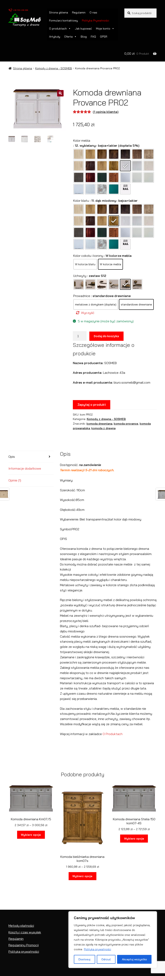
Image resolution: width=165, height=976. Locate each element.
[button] (60, 93)
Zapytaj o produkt (91, 404)
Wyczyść (87, 313)
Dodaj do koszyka (106, 336)
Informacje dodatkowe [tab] (24, 468)
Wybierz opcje (31, 835)
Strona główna (58, 12)
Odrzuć (106, 959)
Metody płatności (21, 926)
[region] (112, 939)
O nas (93, 12)
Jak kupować (83, 28)
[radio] (79, 154)
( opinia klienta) (106, 112)
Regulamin (79, 12)
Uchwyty (79, 276)
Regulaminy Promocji (23, 945)
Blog (84, 36)
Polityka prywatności (97, 949)
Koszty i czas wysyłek (24, 932)
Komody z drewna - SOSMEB (53, 68)
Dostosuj (84, 959)
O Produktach (113, 734)
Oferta (68, 36)
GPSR (103, 36)
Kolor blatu (81, 201)
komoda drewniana (99, 423)
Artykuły (54, 36)
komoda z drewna (103, 428)
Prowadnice (81, 296)
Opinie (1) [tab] (14, 480)
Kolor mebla (81, 140)
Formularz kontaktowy (63, 20)
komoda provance (126, 423)
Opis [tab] (11, 457)
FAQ (93, 36)
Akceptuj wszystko (134, 959)
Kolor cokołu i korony (88, 256)
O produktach (58, 28)
